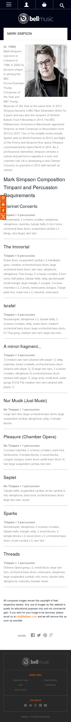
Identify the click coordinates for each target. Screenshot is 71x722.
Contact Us (50, 685)
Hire (21, 685)
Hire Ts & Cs (21, 690)
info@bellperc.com (26, 616)
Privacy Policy (50, 680)
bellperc (25, 717)
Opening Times (20, 680)
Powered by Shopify (40, 717)
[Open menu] (9, 4)
